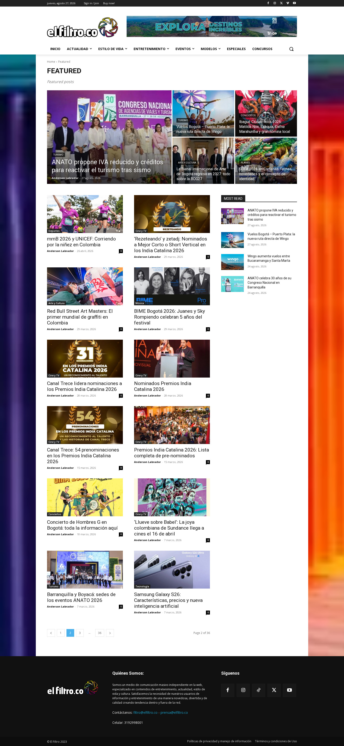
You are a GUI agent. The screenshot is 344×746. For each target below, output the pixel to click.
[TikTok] (258, 690)
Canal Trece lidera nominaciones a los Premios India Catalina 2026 (84, 386)
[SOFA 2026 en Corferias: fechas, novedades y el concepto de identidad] (266, 161)
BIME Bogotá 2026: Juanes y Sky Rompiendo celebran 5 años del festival (169, 317)
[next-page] (110, 633)
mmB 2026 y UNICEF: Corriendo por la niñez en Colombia (81, 241)
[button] (291, 49)
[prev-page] (51, 633)
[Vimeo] (287, 3)
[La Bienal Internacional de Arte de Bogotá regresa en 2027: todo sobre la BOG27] (203, 161)
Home (51, 62)
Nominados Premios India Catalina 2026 (162, 386)
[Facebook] (268, 3)
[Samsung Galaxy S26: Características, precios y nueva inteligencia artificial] (172, 570)
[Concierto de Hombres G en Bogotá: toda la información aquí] (85, 497)
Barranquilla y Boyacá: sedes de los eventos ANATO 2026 (81, 597)
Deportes (54, 231)
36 (99, 633)
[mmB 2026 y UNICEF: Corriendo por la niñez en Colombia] (85, 214)
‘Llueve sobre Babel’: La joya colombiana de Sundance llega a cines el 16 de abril (169, 528)
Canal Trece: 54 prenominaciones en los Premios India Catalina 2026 (83, 455)
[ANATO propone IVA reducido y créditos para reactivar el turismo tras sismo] (109, 137)
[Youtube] (294, 3)
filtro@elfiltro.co (145, 712)
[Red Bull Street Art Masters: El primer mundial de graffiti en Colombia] (85, 286)
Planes (245, 162)
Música (139, 303)
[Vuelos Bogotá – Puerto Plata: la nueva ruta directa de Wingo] (203, 113)
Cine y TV (140, 231)
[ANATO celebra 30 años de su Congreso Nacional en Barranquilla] (232, 284)
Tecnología (142, 586)
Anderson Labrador (60, 251)
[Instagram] (275, 3)
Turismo (58, 154)
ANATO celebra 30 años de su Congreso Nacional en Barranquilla (269, 282)
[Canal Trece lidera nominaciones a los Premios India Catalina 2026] (85, 359)
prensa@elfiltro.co (174, 712)
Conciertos (248, 115)
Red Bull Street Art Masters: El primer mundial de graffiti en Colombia (80, 317)
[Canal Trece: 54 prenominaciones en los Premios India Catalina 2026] (85, 425)
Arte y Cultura (187, 162)
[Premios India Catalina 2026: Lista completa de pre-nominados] (172, 425)
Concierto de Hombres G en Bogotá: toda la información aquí (82, 525)
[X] (281, 3)
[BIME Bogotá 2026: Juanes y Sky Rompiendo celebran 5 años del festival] (172, 286)
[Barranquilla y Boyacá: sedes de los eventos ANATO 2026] (85, 570)
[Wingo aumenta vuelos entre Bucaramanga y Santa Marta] (232, 262)
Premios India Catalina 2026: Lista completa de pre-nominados (171, 453)
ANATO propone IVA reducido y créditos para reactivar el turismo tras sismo (272, 214)
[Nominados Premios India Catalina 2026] (172, 359)
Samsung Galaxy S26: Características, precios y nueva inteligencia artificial (168, 600)
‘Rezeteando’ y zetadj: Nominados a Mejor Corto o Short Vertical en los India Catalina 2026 (170, 244)
